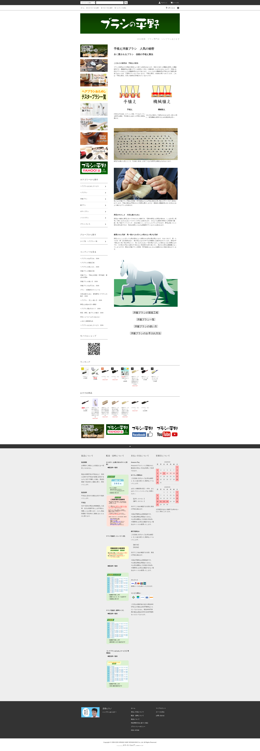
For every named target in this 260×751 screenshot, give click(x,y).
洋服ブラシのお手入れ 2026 (89, 285)
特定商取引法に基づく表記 (139, 723)
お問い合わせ (171, 8)
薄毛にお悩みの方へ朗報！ (88, 304)
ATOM (137, 730)
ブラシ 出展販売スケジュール (90, 290)
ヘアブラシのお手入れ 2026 (89, 258)
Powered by (120, 745)
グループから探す (108, 8)
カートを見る (160, 712)
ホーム (82, 8)
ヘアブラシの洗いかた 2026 (89, 267)
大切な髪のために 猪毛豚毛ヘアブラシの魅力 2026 (93, 295)
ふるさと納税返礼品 (86, 321)
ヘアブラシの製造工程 (87, 262)
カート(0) (176, 2)
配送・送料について (137, 715)
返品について (135, 719)
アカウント (164, 2)
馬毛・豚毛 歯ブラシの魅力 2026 (91, 313)
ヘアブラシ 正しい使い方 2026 (91, 300)
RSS (132, 730)
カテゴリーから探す (93, 8)
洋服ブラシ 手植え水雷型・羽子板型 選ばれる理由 (93, 276)
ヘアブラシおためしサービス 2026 (91, 325)
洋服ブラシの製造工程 (87, 271)
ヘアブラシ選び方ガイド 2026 (90, 308)
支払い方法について (137, 712)
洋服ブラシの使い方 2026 (89, 281)
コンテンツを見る (121, 8)
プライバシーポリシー (138, 726)
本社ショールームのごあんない (90, 317)
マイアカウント (161, 708)
